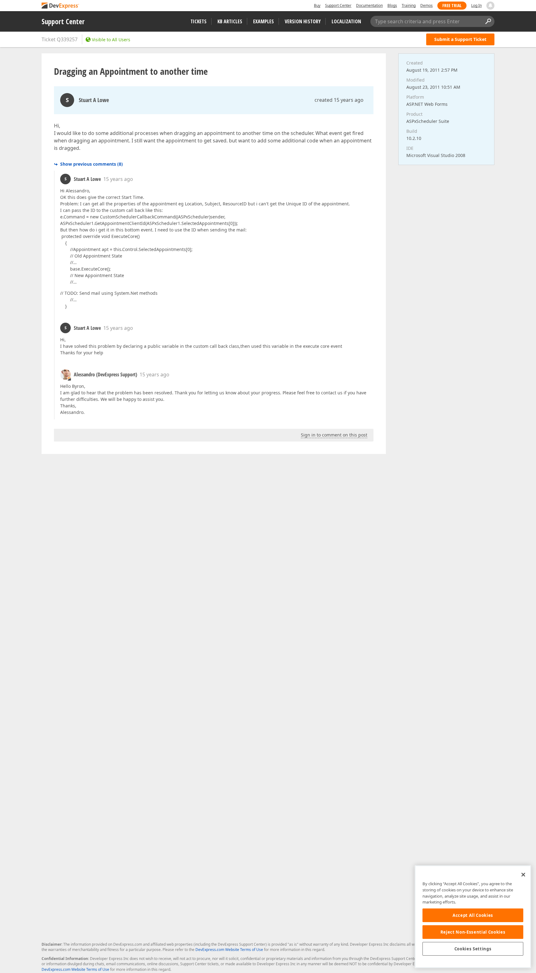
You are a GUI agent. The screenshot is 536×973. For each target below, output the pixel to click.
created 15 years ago (339, 99)
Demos (426, 5)
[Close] (523, 874)
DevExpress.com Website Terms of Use (229, 949)
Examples (263, 21)
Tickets (198, 21)
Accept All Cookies (473, 915)
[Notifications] (490, 6)
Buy (317, 5)
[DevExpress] (60, 6)
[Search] (487, 21)
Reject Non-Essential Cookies (472, 932)
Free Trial (452, 5)
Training (409, 5)
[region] (473, 916)
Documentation (369, 5)
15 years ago (118, 179)
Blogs (392, 5)
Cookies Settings (473, 949)
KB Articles (229, 21)
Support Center (338, 5)
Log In (476, 5)
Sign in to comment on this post (334, 435)
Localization (346, 21)
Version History (303, 21)
